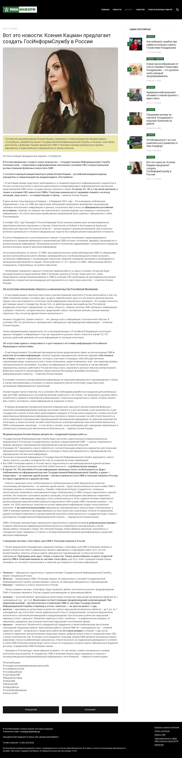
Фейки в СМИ (160, 735)
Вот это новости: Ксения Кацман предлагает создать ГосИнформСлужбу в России (57, 38)
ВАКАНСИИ (159, 745)
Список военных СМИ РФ (160, 10)
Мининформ (20, 9)
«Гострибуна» (54, 156)
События (140, 10)
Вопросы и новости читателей (167, 727)
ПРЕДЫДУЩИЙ (31, 708)
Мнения (128, 10)
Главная (105, 10)
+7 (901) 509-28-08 (26, 743)
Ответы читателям (162, 731)
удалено (83, 213)
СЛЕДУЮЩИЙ (90, 708)
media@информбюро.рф (30, 732)
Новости (117, 10)
